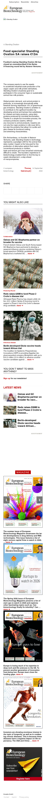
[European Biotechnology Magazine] (19, 9)
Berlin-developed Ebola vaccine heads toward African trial (22, 347)
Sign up (6, 378)
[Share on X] (15, 190)
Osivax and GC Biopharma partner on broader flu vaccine (21, 241)
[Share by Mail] (38, 190)
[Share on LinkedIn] (31, 190)
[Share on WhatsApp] (23, 190)
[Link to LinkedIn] (37, 794)
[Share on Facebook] (7, 190)
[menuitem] (14, 2)
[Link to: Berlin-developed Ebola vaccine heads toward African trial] (23, 325)
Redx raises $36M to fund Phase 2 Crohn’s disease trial (19, 295)
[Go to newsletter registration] (23, 764)
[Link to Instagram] (41, 794)
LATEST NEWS (12, 387)
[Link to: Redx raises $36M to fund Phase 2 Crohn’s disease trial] (23, 274)
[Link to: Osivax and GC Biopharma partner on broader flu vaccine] (23, 221)
